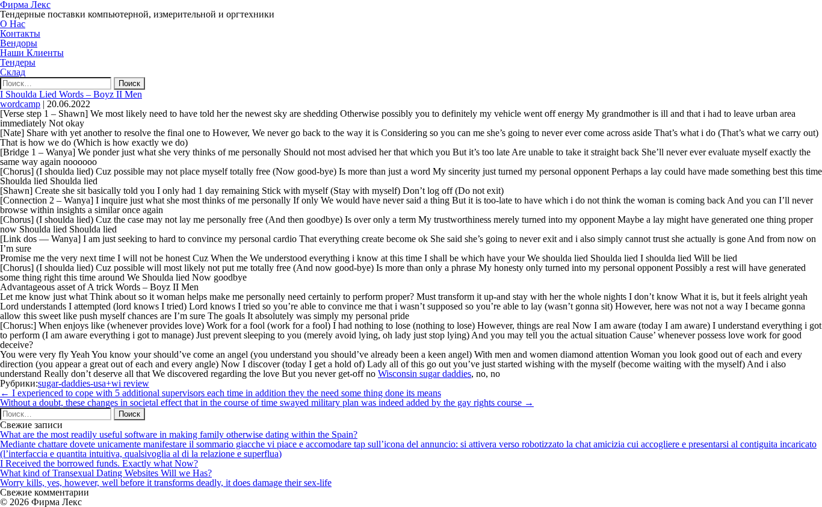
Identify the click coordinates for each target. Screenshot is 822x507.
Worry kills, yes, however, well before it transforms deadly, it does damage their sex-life (166, 482)
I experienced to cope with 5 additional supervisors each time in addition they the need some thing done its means (220, 393)
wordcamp (20, 104)
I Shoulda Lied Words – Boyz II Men (71, 94)
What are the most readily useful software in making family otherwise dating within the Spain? (178, 434)
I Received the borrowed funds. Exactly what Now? (99, 463)
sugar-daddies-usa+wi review (93, 383)
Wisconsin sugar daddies (424, 374)
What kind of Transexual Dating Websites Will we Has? (106, 473)
